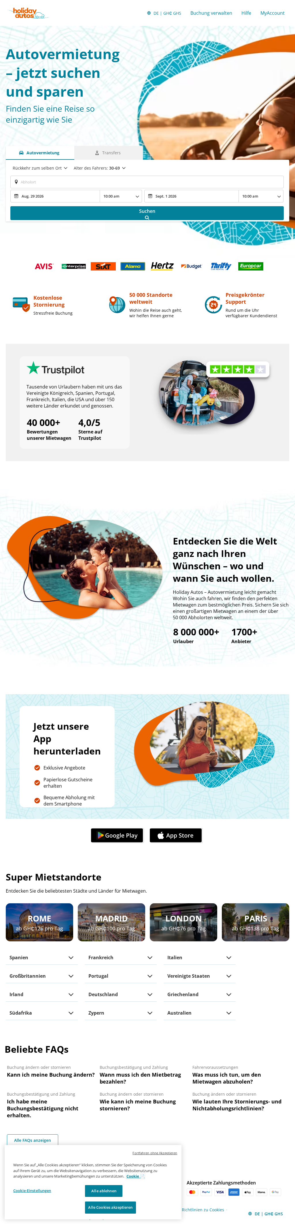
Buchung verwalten (211, 13)
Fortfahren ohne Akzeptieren (155, 1153)
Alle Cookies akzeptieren (110, 1207)
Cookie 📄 (135, 1176)
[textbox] (147, 182)
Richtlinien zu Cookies (203, 1209)
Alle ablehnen (103, 1190)
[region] (93, 1182)
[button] (118, 835)
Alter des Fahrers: (97, 168)
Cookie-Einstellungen (32, 1190)
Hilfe (246, 13)
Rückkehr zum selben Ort (37, 168)
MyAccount (272, 13)
